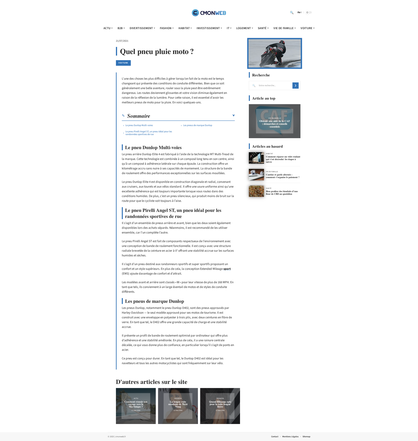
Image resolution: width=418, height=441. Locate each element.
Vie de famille (274, 118)
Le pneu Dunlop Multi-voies (139, 125)
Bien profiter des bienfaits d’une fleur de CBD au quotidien (282, 193)
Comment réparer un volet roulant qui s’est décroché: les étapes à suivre (283, 159)
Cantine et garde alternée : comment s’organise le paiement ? (282, 176)
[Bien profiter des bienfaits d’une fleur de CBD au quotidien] (256, 191)
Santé (268, 188)
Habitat (269, 154)
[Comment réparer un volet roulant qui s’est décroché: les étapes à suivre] (256, 158)
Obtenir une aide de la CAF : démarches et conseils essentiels (274, 123)
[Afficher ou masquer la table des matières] (192, 116)
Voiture (123, 62)
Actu (136, 398)
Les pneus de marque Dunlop (197, 125)
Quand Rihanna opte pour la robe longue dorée (220, 404)
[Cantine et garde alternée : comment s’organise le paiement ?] (256, 174)
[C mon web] (209, 12)
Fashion (178, 398)
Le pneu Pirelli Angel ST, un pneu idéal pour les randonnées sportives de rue (148, 133)
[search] (292, 12)
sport (227, 269)
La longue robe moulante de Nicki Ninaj (178, 404)
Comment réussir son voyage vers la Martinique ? (135, 404)
